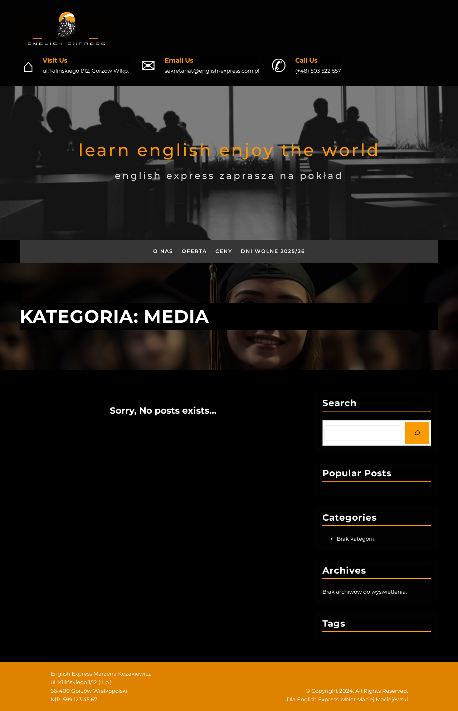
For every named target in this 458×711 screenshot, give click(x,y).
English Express (317, 699)
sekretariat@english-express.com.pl (212, 70)
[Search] (417, 433)
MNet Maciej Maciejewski (374, 699)
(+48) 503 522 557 (318, 70)
